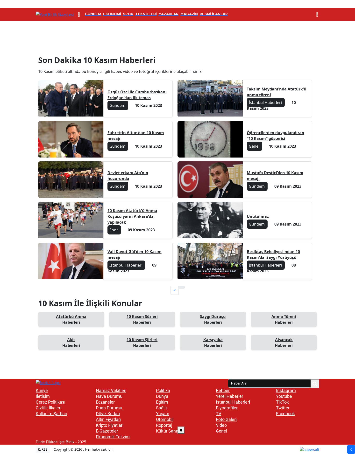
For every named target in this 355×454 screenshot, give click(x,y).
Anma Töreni (283, 319)
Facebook (285, 413)
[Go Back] (351, 449)
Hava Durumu (109, 396)
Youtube (284, 396)
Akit (71, 342)
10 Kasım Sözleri (142, 319)
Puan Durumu (109, 407)
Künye (42, 390)
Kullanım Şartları (51, 413)
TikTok (282, 402)
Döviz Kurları (108, 413)
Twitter (283, 407)
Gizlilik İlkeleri (48, 407)
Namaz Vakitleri (111, 390)
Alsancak (284, 342)
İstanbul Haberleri (233, 402)
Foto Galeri (226, 419)
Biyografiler (227, 407)
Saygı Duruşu (213, 319)
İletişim (43, 396)
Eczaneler (105, 402)
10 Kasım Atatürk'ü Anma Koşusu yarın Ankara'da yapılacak (132, 216)
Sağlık (162, 407)
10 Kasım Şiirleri (142, 342)
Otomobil (164, 419)
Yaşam (162, 413)
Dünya (162, 396)
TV (218, 413)
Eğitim (162, 402)
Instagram (286, 390)
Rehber (223, 390)
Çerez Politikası (50, 402)
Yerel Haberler (229, 396)
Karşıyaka (213, 342)
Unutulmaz (258, 216)
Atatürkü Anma (71, 319)
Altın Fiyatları (108, 419)
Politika (163, 390)
